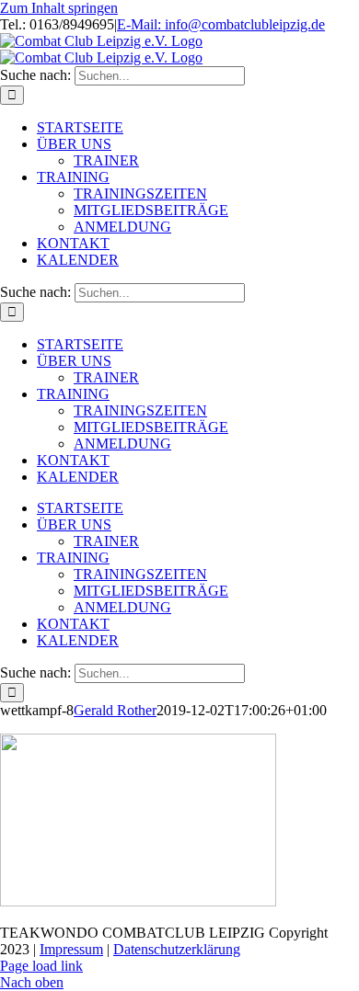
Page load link (41, 966)
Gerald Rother (115, 710)
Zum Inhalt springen (59, 8)
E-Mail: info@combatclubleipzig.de (221, 24)
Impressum (71, 949)
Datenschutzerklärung (176, 949)
